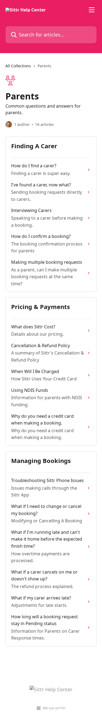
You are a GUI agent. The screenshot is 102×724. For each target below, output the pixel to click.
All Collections (18, 65)
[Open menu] (92, 10)
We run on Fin (54, 707)
